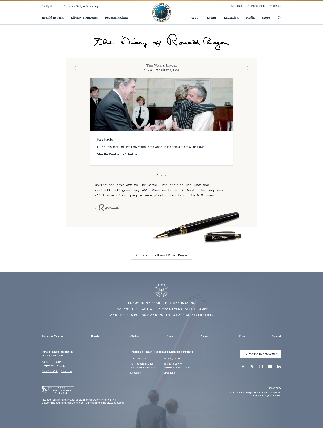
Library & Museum (84, 17)
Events (211, 17)
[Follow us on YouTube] (270, 366)
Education (231, 17)
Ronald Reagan (53, 17)
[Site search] (279, 18)
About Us (206, 336)
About (195, 17)
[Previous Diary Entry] (76, 68)
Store (266, 17)
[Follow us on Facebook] (243, 366)
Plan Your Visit (50, 371)
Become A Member (52, 336)
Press (242, 336)
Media (250, 17)
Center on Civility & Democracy (81, 6)
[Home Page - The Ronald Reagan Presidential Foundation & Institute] (161, 13)
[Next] (60, 6)
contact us (119, 402)
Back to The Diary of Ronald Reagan (164, 255)
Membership (258, 5)
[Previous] (55, 6)
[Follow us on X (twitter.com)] (252, 366)
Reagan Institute (117, 17)
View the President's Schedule (117, 154)
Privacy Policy (274, 387)
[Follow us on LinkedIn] (279, 366)
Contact (276, 336)
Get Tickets (133, 336)
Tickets (239, 5)
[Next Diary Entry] (246, 68)
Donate (277, 5)
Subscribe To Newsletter (261, 354)
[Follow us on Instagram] (261, 366)
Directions (66, 371)
